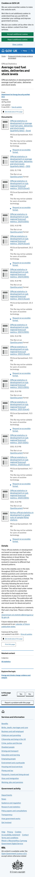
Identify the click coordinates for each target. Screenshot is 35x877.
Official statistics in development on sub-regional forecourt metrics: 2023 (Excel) (20, 295)
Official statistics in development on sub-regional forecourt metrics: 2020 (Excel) (20, 461)
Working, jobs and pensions (12, 782)
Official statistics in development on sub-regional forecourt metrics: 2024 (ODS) (19, 273)
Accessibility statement (10, 835)
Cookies (18, 832)
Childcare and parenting (11, 735)
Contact (25, 835)
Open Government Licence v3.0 (14, 853)
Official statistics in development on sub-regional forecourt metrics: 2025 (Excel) (20, 185)
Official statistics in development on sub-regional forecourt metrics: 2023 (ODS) (19, 328)
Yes (22, 694)
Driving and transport (9, 751)
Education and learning (10, 755)
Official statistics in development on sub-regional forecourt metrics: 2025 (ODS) (19, 218)
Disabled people (7, 747)
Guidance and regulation (11, 803)
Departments (6, 795)
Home (3, 56)
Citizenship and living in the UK (13, 739)
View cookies (17, 44)
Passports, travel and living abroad (15, 774)
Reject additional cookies (18, 39)
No (31, 694)
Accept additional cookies (17, 34)
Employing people (8, 759)
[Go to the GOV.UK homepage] (9, 51)
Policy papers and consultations (14, 811)
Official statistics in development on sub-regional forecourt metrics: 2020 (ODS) (19, 494)
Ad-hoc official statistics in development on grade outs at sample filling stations (21, 516)
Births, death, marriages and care (14, 727)
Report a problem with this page (17, 702)
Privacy (10, 832)
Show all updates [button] (26, 634)
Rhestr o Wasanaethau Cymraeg (14, 841)
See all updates (17, 107)
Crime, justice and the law (11, 743)
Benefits (4, 723)
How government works (10, 818)
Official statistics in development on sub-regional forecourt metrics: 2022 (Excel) (20, 350)
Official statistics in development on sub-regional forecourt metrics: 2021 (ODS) (19, 439)
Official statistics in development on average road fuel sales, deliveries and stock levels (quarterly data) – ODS (21, 161)
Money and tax (7, 770)
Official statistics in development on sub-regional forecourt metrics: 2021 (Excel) (19, 406)
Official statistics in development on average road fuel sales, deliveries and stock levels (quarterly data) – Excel (21, 126)
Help (3, 832)
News (3, 799)
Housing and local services (12, 767)
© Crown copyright (17, 872)
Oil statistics (6, 662)
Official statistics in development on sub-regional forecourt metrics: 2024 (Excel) (20, 240)
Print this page (10, 644)
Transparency (6, 815)
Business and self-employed (12, 731)
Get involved (6, 822)
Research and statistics (10, 807)
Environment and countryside (13, 763)
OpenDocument (16, 177)
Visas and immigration (10, 778)
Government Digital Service (12, 843)
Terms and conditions (9, 838)
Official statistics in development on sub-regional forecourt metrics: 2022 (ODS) (19, 384)
